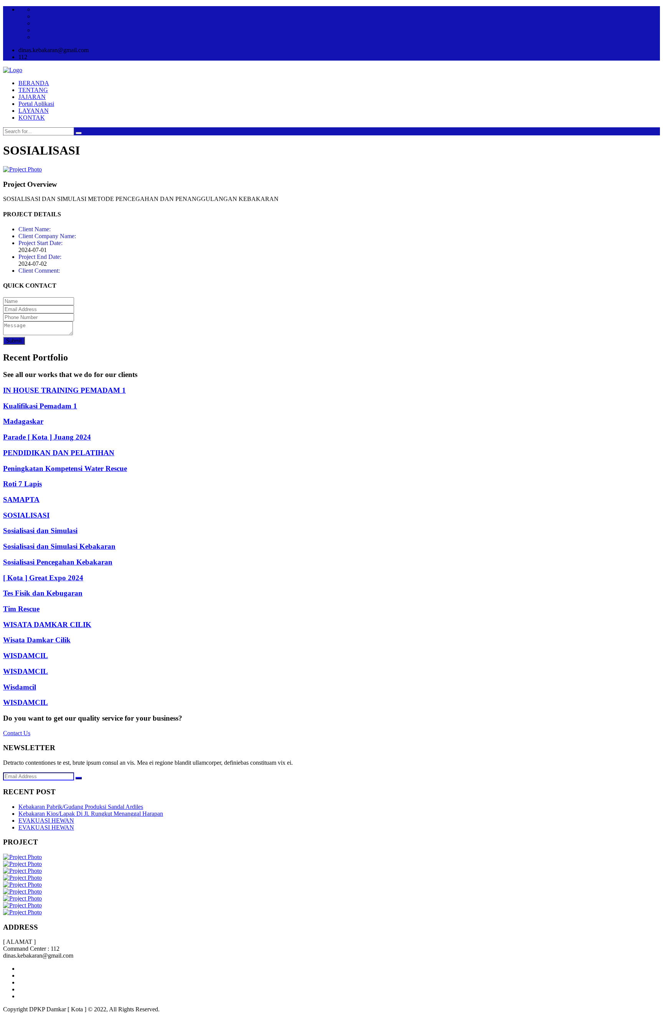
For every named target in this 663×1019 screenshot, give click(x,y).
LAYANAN (33, 110)
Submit (14, 341)
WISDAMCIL (25, 656)
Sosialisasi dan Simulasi (40, 531)
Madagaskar (23, 421)
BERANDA (33, 83)
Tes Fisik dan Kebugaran (42, 593)
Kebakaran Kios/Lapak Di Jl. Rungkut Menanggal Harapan (90, 813)
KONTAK (31, 117)
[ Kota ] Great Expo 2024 (43, 578)
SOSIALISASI (26, 515)
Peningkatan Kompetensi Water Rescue (65, 468)
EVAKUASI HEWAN (46, 820)
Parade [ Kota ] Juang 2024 (47, 437)
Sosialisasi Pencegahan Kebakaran (57, 562)
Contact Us (16, 733)
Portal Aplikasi (36, 103)
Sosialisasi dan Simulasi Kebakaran (59, 546)
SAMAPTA (21, 500)
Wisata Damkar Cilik (37, 640)
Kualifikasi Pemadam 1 (40, 406)
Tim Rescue (21, 609)
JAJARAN (32, 97)
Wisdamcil (19, 687)
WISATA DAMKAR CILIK (47, 625)
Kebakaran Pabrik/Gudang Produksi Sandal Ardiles (80, 806)
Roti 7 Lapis (22, 484)
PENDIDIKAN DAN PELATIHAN (58, 453)
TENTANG (33, 90)
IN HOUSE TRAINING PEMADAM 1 (64, 390)
